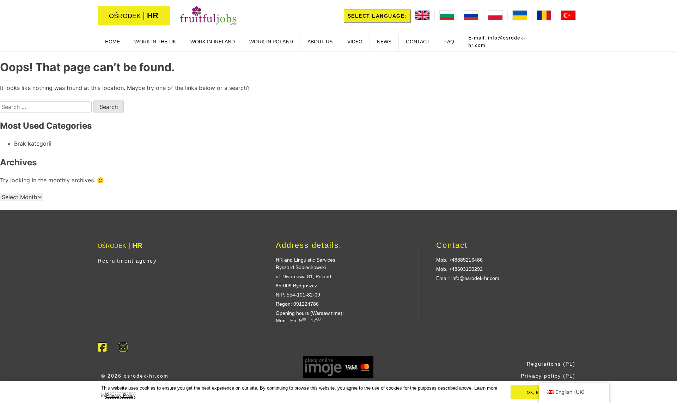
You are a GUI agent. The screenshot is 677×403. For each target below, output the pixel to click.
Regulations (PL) (551, 364)
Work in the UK (155, 41)
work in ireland (212, 41)
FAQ (449, 41)
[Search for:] (46, 106)
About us (320, 41)
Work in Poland (271, 41)
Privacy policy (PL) (548, 376)
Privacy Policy (120, 395)
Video (355, 41)
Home (112, 41)
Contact (418, 41)
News (384, 41)
